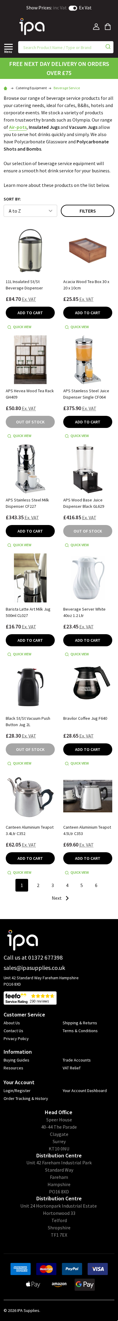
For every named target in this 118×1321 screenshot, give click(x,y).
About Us (12, 1023)
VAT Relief (71, 1068)
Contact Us (13, 1030)
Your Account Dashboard (85, 1090)
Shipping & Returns (80, 1023)
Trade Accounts (77, 1060)
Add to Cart (30, 312)
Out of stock (30, 422)
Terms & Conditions (80, 1030)
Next (57, 898)
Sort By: (12, 199)
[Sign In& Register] (96, 26)
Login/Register (17, 1090)
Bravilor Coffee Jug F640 (85, 718)
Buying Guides (16, 1060)
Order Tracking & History (26, 1098)
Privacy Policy (16, 1038)
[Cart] (107, 26)
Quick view (22, 327)
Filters (88, 211)
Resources (13, 1068)
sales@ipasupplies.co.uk (34, 967)
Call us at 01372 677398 (33, 957)
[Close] (8, 47)
